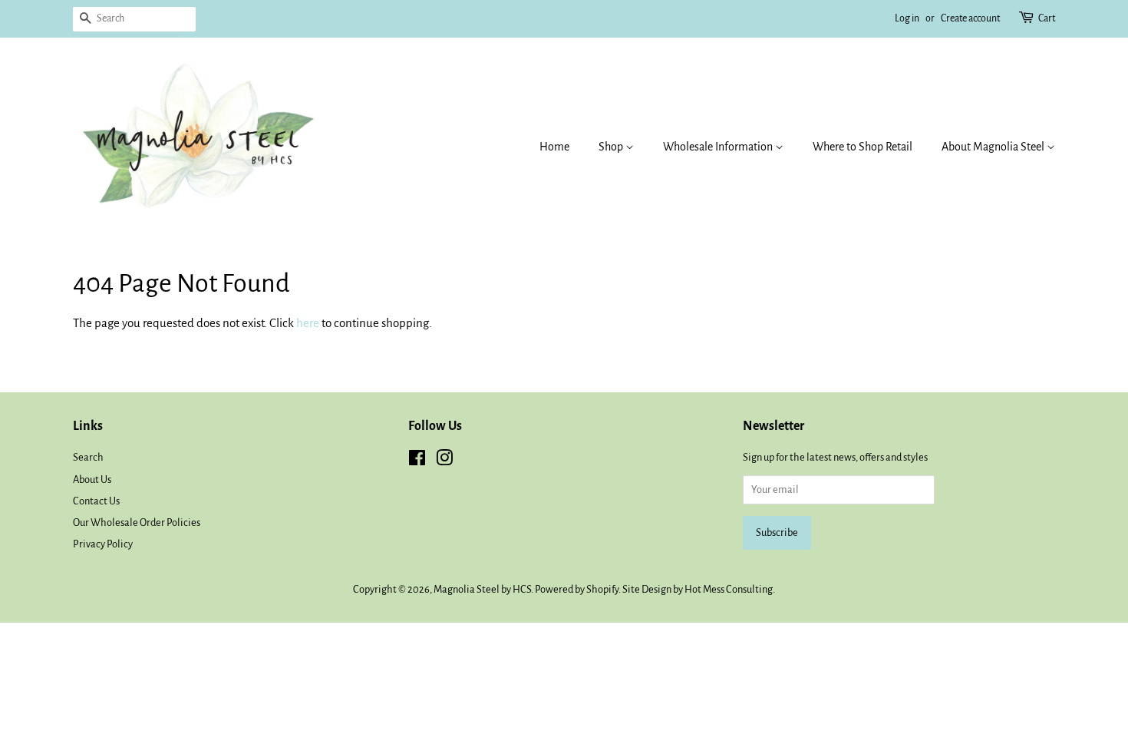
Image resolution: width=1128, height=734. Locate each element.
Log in (907, 18)
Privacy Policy (103, 544)
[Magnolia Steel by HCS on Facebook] (417, 461)
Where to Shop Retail (862, 147)
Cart (1046, 18)
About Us (92, 479)
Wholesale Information (719, 147)
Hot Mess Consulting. (729, 589)
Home (554, 147)
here (307, 322)
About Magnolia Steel (994, 147)
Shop (612, 147)
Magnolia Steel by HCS (482, 589)
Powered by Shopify (576, 589)
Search (88, 457)
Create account (970, 18)
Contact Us (96, 501)
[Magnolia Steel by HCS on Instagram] (444, 461)
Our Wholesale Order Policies (136, 522)
